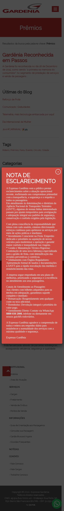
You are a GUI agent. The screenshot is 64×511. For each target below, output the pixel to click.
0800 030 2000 (14, 313)
